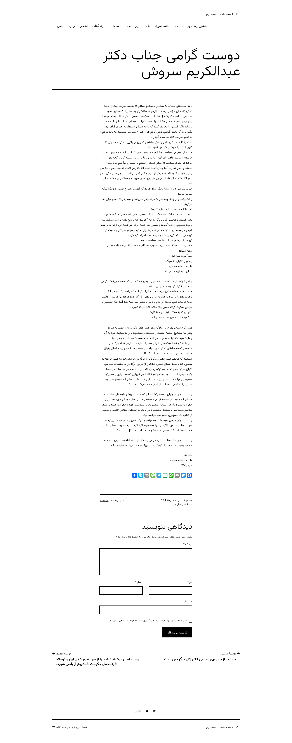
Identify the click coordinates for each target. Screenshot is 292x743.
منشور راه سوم (197, 26)
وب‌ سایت (187, 602)
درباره (72, 26)
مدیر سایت (180, 504)
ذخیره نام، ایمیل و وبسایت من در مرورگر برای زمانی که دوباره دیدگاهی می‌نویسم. (148, 621)
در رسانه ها (133, 26)
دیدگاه (187, 544)
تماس (60, 26)
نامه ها (117, 26)
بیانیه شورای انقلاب (157, 26)
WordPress (59, 728)
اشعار (84, 26)
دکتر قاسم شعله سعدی (223, 14)
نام (189, 582)
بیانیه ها (178, 26)
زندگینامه (97, 26)
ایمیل (139, 582)
